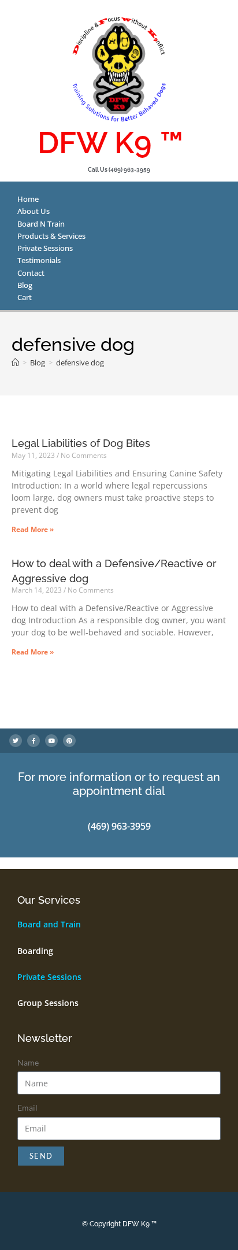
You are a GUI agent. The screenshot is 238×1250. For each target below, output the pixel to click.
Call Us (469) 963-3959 (119, 170)
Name (28, 1062)
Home (28, 199)
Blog (24, 285)
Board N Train (41, 224)
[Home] (15, 362)
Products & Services (51, 236)
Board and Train (49, 924)
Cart (24, 297)
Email (27, 1107)
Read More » (33, 529)
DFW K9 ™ (110, 142)
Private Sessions (45, 248)
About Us (33, 211)
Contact (30, 273)
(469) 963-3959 (119, 826)
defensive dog (80, 362)
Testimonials (39, 260)
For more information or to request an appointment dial (119, 784)
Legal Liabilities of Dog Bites (81, 443)
